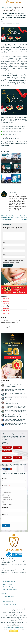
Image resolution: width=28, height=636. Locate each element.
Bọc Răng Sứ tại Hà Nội (8, 596)
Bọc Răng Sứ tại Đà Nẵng (9, 581)
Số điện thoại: (6, 485)
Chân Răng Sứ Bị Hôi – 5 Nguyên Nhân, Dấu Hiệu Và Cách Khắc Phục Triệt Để (15, 424)
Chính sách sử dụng (19, 627)
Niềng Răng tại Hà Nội (8, 601)
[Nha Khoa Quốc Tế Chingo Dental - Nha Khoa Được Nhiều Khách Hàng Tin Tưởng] (13, 2)
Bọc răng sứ (7, 495)
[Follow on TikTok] (7, 469)
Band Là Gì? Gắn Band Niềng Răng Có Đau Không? (15, 394)
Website (4, 254)
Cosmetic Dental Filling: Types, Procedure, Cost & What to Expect (15, 385)
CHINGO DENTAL (16, 23)
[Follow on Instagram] (5, 469)
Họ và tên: (5, 478)
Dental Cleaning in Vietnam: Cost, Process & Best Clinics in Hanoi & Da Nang (16, 415)
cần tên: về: (5, 507)
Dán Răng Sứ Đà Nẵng (8, 584)
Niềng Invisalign (8, 499)
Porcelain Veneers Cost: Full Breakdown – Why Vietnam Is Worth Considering (15, 390)
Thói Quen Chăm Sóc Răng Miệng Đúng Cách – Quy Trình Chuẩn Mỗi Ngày (7, 217)
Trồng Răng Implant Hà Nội (9, 604)
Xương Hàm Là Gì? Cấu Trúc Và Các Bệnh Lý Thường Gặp (16, 398)
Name (4, 242)
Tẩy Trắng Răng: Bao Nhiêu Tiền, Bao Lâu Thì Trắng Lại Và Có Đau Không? (16, 402)
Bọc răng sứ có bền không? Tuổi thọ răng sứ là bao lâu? (21, 217)
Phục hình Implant (8, 502)
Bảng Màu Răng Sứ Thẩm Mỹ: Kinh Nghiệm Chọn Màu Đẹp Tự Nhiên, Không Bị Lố (15, 411)
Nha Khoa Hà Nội (5, 593)
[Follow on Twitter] (9, 469)
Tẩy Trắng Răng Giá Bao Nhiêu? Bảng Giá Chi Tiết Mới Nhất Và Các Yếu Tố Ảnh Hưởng (16, 407)
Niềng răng (7, 497)
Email (4, 248)
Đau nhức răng (8, 504)
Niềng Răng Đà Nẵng (8, 587)
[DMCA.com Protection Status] (13, 630)
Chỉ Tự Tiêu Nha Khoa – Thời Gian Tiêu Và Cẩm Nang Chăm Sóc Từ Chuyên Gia (15, 420)
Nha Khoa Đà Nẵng (5, 579)
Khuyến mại (10, 7)
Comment (5, 231)
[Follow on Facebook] (3, 469)
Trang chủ (3, 7)
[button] (2, 2)
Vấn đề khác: (5, 514)
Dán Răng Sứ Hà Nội (8, 599)
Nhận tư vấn (6, 525)
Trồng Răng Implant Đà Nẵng (10, 589)
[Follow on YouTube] (11, 469)
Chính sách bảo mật (8, 627)
